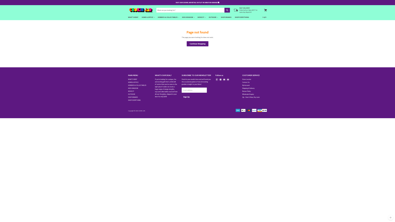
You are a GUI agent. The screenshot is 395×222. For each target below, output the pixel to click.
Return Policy (246, 91)
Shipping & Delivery (248, 88)
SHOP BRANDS (226, 17)
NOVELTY (201, 17)
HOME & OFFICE (148, 17)
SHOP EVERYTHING (242, 17)
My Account (246, 85)
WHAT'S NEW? (133, 17)
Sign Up (186, 97)
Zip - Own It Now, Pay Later (251, 97)
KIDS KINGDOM (187, 17)
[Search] (227, 10)
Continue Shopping (197, 44)
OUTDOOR (213, 17)
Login (264, 17)
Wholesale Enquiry (248, 94)
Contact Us (246, 82)
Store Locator (246, 79)
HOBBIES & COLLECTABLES (168, 17)
